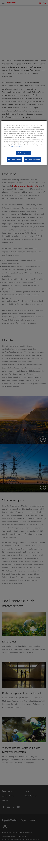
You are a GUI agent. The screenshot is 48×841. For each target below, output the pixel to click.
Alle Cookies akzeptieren (32, 159)
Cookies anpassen (23, 153)
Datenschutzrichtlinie (16, 147)
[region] (24, 142)
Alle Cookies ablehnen (14, 159)
